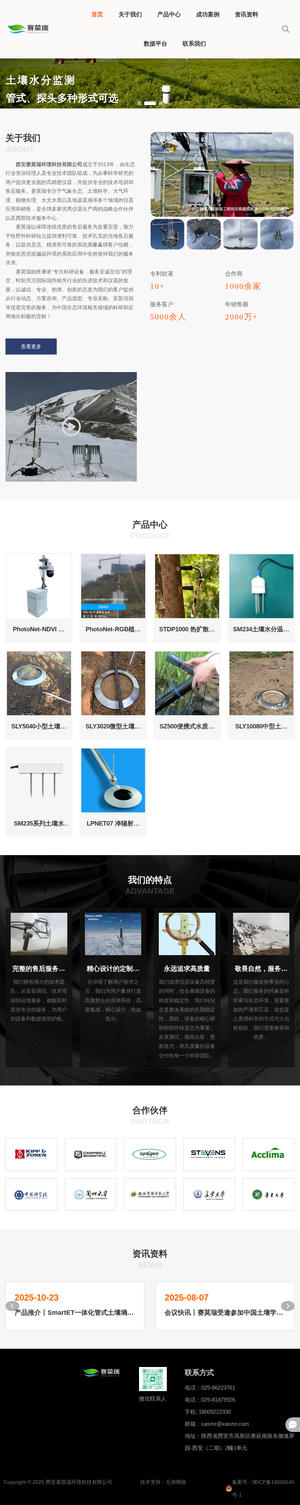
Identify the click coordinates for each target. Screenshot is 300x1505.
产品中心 (169, 14)
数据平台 (155, 44)
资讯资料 (246, 14)
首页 (97, 14)
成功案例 (208, 14)
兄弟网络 (176, 1482)
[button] (139, 103)
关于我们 (130, 14)
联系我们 (194, 44)
